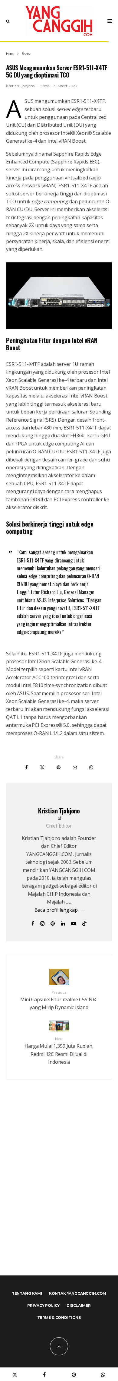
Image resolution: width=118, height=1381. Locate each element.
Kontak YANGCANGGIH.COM (77, 1293)
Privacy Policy (43, 1305)
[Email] (75, 767)
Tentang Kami (27, 1293)
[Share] (26, 767)
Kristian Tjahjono (20, 86)
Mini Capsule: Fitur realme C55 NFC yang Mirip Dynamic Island (59, 1000)
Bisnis (44, 86)
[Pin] (59, 767)
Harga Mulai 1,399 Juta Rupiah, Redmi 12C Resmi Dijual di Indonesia (59, 1050)
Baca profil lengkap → (59, 910)
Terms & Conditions (59, 1317)
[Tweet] (42, 767)
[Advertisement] (59, 1191)
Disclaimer (78, 1305)
